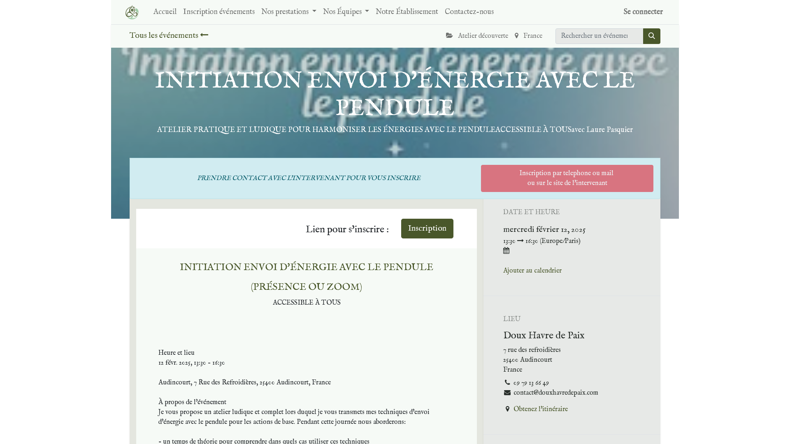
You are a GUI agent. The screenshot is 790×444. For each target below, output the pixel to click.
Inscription (427, 228)
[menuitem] (165, 12)
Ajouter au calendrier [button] (532, 271)
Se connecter (643, 12)
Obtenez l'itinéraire (541, 409)
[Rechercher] (651, 36)
